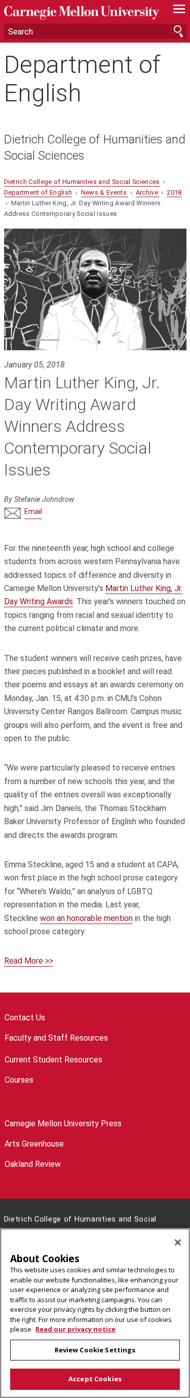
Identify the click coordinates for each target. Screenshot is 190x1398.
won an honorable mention (86, 918)
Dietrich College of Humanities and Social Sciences (94, 147)
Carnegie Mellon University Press (63, 1123)
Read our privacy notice (75, 1329)
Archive (148, 192)
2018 (174, 192)
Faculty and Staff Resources (56, 1038)
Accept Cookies (95, 1378)
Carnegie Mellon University (81, 13)
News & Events (104, 192)
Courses (19, 1080)
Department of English (82, 78)
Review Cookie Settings (95, 1349)
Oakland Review (33, 1164)
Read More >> (28, 961)
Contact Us (25, 1017)
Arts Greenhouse (34, 1144)
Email (33, 511)
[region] (95, 1313)
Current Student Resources (53, 1059)
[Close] (178, 1242)
